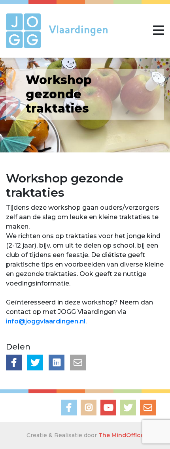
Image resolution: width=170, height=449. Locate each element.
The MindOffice (121, 435)
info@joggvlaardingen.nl (45, 321)
